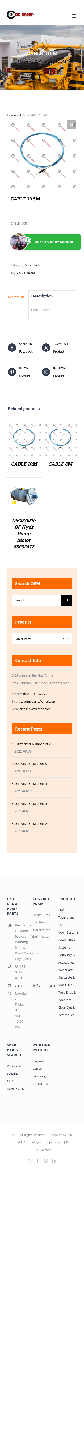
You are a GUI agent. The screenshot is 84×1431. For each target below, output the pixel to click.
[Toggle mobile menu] (74, 16)
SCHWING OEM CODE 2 (30, 823)
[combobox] (42, 638)
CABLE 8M (60, 464)
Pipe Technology (66, 913)
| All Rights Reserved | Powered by (40, 1135)
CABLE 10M (24, 464)
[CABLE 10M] (24, 426)
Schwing (12, 1073)
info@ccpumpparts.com (47, 1142)
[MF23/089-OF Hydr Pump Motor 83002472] (24, 482)
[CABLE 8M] (60, 426)
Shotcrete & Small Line (66, 981)
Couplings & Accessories (66, 958)
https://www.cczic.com (35, 709)
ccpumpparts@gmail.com (38, 701)
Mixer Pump (16, 1088)
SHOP (36, 61)
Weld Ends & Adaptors (67, 996)
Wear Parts (66, 970)
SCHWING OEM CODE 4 (30, 784)
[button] (71, 124)
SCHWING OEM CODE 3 (30, 804)
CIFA (10, 1081)
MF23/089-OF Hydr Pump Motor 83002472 (24, 533)
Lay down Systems (67, 928)
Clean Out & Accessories (66, 1011)
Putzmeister (15, 1066)
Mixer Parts (33, 265)
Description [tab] (16, 297)
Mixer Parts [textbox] (39, 639)
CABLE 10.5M (26, 273)
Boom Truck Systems (66, 943)
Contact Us (40, 1083)
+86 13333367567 (34, 694)
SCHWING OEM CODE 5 (30, 764)
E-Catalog (39, 1076)
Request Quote (38, 1065)
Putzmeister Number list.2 (32, 744)
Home (23, 61)
